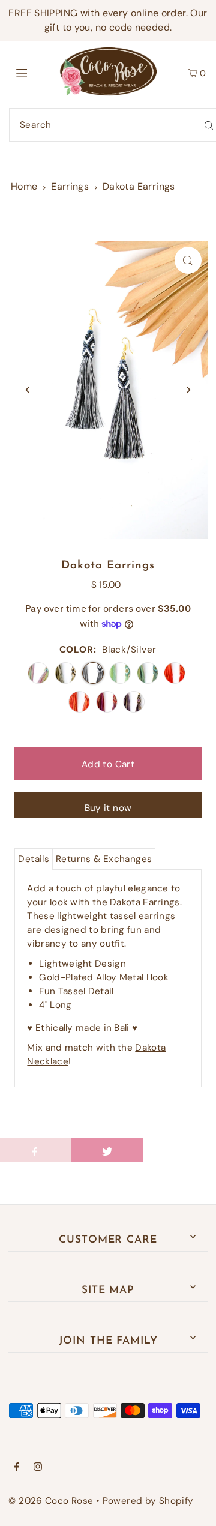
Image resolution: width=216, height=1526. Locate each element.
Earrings (70, 186)
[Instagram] (38, 1468)
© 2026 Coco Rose (50, 1501)
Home (24, 186)
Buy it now (108, 808)
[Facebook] (16, 1468)
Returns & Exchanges (104, 859)
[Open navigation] (34, 71)
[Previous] (27, 389)
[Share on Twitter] (107, 1150)
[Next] (188, 389)
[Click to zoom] (188, 260)
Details (33, 859)
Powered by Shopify (148, 1501)
